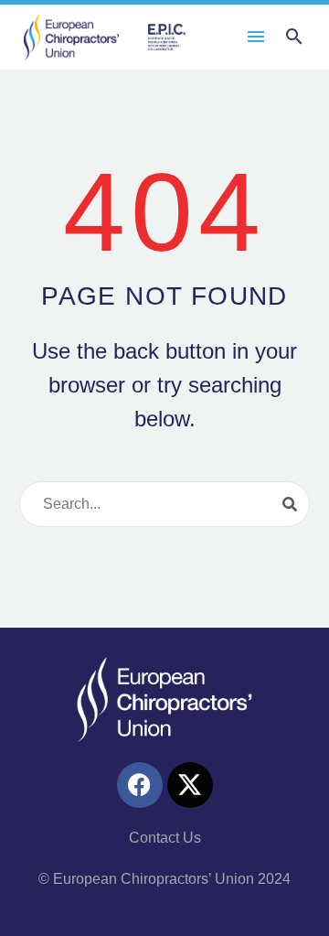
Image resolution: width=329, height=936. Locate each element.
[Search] (290, 504)
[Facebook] (140, 785)
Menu (256, 36)
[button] (294, 37)
